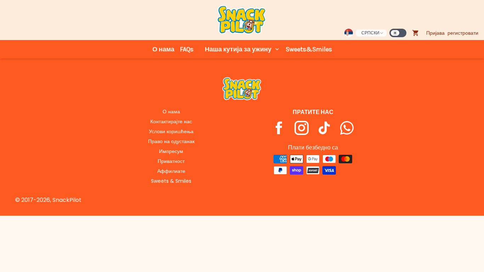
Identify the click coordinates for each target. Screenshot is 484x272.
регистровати (463, 32)
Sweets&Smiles (309, 49)
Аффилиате (171, 171)
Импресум (171, 151)
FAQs (186, 49)
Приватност (171, 161)
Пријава (435, 32)
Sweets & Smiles (171, 181)
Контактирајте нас (171, 121)
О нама (163, 49)
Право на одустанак (171, 141)
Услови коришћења (171, 131)
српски (370, 33)
